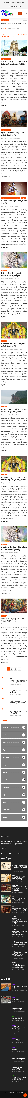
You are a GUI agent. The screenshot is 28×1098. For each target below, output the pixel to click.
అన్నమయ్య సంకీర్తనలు (6, 58)
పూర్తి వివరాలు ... (4, 105)
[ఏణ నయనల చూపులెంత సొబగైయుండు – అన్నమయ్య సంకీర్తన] (6, 932)
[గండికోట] (6, 1049)
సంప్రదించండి (13, 2)
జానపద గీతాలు (12, 699)
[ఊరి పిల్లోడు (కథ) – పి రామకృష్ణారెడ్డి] (6, 899)
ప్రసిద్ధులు (11, 678)
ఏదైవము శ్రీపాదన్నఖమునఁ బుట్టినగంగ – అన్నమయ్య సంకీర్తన (19, 920)
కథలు (11, 689)
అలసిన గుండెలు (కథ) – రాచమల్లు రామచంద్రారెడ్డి (19, 909)
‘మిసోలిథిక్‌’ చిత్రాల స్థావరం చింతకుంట (19, 1078)
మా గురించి (6, 2)
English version (20, 2)
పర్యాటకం (14, 984)
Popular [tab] (14, 674)
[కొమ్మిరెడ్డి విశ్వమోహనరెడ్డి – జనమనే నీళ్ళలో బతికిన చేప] (6, 866)
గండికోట (14, 1049)
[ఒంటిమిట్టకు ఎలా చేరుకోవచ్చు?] (6, 1028)
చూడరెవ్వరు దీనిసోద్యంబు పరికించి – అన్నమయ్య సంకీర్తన (19, 965)
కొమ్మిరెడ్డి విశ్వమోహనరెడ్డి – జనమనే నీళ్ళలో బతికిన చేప (18, 681)
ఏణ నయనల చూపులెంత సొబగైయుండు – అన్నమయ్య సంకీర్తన (19, 932)
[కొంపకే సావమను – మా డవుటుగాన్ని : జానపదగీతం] (6, 888)
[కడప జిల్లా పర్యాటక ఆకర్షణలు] (6, 987)
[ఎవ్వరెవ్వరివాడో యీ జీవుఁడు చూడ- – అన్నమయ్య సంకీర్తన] (6, 953)
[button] (24, 20)
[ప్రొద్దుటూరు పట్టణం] (6, 1009)
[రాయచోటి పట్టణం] (6, 1040)
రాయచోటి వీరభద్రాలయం (19, 1058)
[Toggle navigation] (20, 13)
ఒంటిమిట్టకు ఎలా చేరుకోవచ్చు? (19, 1027)
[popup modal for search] (26, 13)
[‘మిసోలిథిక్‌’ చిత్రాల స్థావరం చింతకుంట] (6, 1078)
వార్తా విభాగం (5, 67)
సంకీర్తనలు (4, 270)
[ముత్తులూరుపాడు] (6, 1018)
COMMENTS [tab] (23, 674)
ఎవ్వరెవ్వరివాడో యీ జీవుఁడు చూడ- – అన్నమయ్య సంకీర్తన (19, 954)
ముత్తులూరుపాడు (17, 1018)
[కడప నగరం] (6, 999)
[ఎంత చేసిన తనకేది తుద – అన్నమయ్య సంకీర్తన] (6, 943)
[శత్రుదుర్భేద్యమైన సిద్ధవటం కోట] (6, 1068)
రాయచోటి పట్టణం (17, 1040)
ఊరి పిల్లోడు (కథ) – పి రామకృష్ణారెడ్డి (18, 712)
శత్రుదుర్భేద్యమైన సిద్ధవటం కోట (17, 1068)
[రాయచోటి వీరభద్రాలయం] (6, 1059)
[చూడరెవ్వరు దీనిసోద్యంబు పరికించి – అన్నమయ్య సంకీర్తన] (6, 965)
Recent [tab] (6, 674)
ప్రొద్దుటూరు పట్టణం (17, 1008)
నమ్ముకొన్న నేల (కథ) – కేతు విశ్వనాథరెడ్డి (18, 691)
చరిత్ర (13, 1016)
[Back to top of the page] (25, 1095)
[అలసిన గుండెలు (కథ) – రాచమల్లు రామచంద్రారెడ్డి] (6, 909)
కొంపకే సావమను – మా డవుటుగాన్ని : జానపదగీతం (18, 701)
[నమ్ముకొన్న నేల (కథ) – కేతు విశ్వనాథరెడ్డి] (6, 878)
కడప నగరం (15, 999)
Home (4, 28)
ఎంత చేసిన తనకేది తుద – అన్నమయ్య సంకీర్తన (19, 943)
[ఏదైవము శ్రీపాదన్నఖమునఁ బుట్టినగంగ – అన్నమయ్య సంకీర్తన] (6, 919)
